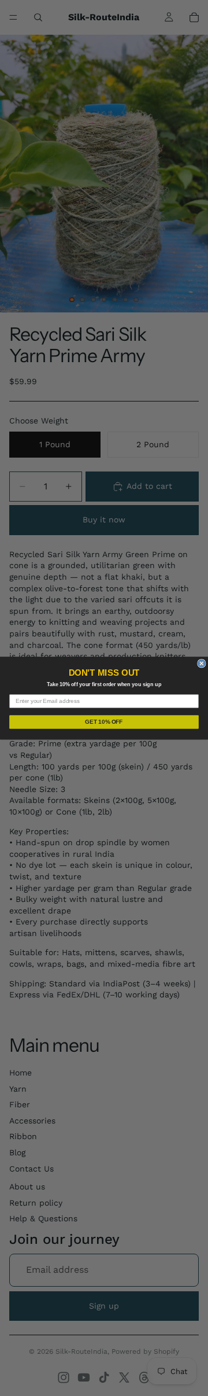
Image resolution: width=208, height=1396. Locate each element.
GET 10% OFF (103, 722)
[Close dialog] (201, 663)
